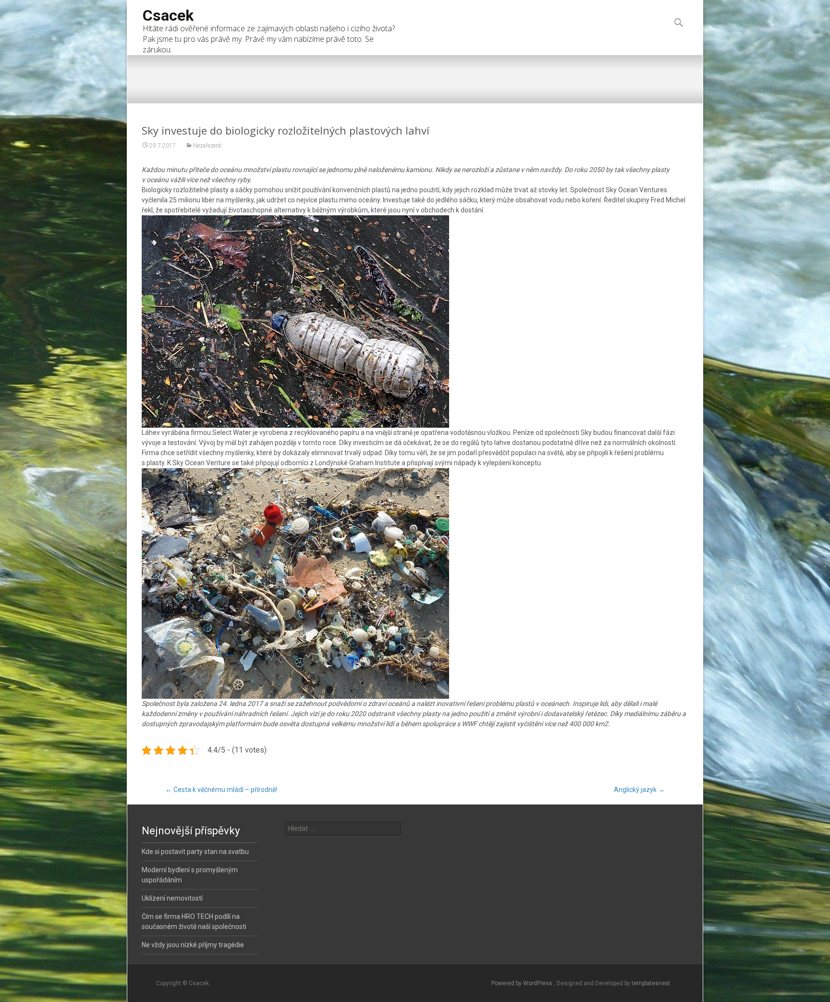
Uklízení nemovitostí (172, 898)
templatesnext (651, 983)
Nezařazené (207, 145)
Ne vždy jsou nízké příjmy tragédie (193, 945)
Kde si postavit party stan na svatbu (195, 851)
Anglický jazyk (639, 789)
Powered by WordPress (522, 983)
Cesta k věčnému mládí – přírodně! (221, 789)
